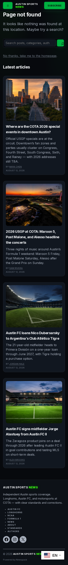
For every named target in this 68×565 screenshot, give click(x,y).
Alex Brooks (17, 459)
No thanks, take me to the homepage (29, 56)
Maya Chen (15, 166)
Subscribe (55, 5)
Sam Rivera (16, 268)
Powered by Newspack (15, 559)
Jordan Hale (16, 364)
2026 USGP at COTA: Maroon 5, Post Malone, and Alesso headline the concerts (32, 237)
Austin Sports (26, 5)
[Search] (60, 43)
